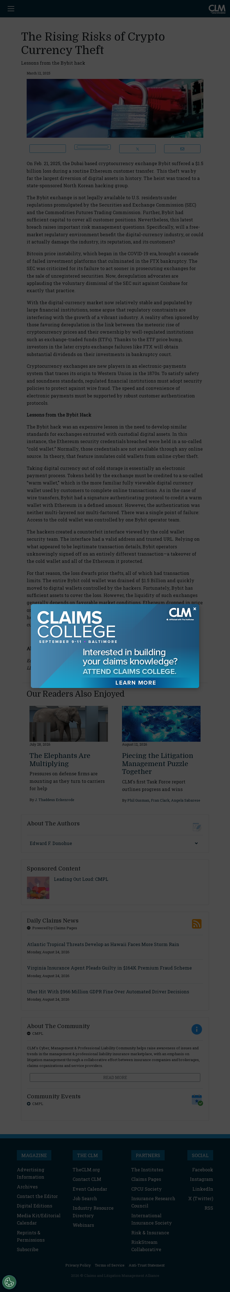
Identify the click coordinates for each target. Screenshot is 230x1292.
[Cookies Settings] (9, 1282)
